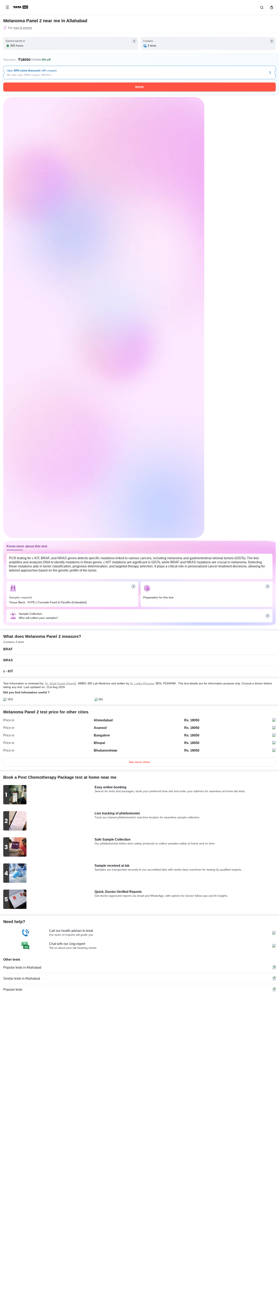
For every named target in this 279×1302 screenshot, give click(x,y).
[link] (21, 7)
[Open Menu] (7, 7)
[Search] (261, 7)
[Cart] (271, 7)
